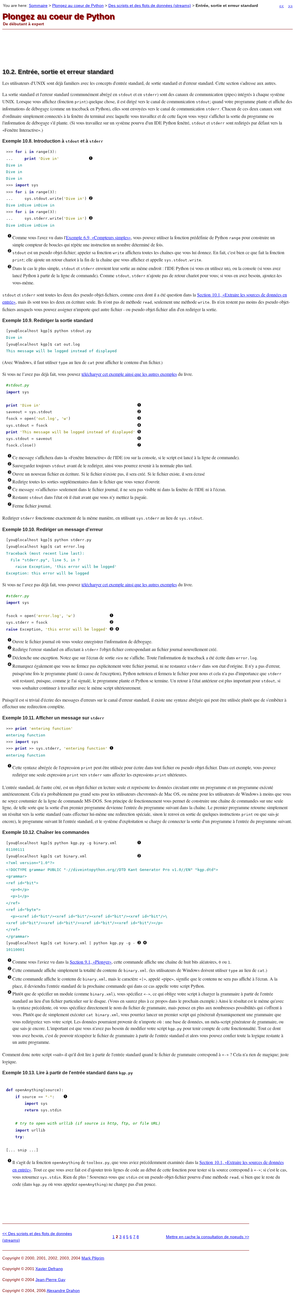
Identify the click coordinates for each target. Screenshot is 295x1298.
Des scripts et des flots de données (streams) (149, 5)
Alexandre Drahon (63, 1290)
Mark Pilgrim (93, 1258)
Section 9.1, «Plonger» (90, 962)
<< (281, 5)
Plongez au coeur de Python (78, 5)
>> (290, 5)
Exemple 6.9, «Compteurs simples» (98, 237)
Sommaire (38, 5)
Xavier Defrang (49, 1268)
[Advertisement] (147, 49)
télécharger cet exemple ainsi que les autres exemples (129, 374)
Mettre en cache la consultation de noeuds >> (207, 1236)
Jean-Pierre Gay (50, 1279)
